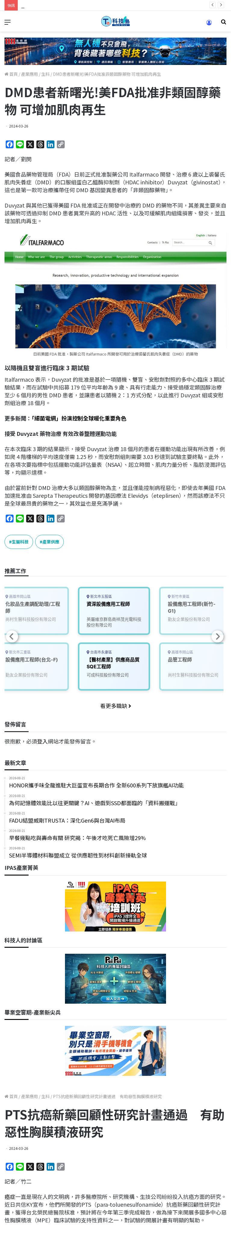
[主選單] (8, 23)
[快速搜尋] (223, 23)
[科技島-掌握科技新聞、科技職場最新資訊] (115, 21)
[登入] (209, 24)
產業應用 (29, 74)
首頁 (13, 74)
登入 (42, 741)
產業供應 (50, 542)
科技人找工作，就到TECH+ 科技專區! (66, 5)
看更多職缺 (114, 706)
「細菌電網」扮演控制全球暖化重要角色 (79, 418)
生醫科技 (20, 542)
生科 (45, 74)
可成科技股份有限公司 (108, 674)
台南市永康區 (100, 652)
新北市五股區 (100, 596)
